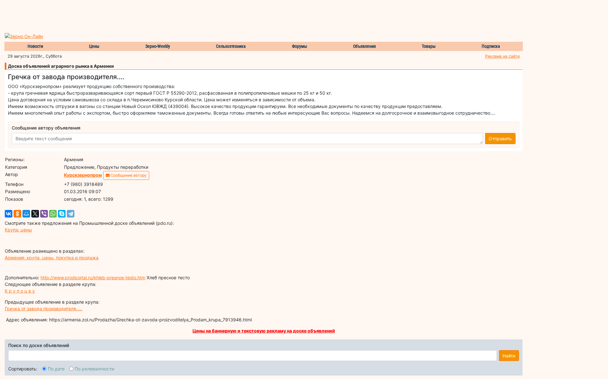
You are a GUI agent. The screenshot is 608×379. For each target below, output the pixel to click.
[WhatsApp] (53, 214)
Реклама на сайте (502, 56)
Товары (429, 46)
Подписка (491, 46)
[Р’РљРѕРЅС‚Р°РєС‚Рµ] (8, 214)
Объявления (364, 46)
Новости (35, 46)
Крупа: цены (18, 229)
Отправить (500, 138)
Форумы (299, 46)
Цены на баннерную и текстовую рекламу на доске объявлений (264, 330)
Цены (94, 46)
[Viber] (44, 214)
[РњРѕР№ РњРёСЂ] (26, 214)
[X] (35, 214)
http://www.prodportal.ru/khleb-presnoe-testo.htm (93, 277)
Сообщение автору (128, 175)
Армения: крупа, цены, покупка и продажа (51, 257)
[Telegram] (70, 214)
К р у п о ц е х (20, 291)
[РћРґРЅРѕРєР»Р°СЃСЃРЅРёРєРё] (17, 214)
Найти (509, 355)
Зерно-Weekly (157, 46)
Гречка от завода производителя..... (43, 308)
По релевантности (94, 368)
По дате (56, 368)
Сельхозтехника (231, 46)
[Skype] (62, 214)
